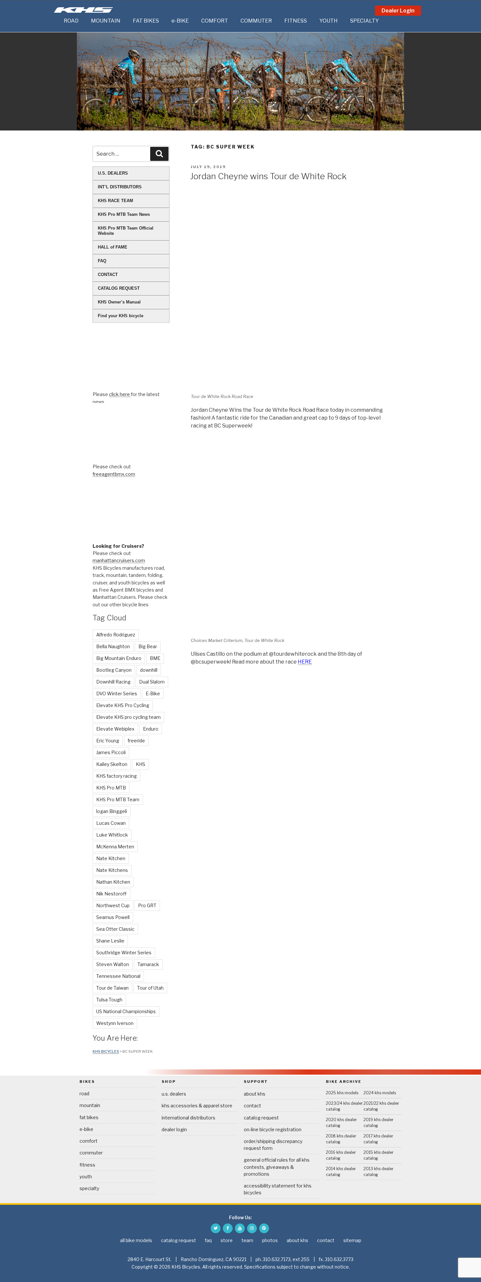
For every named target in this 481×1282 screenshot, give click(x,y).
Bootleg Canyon (114, 670)
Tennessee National (118, 976)
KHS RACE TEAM (115, 200)
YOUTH (328, 21)
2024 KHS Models (380, 1092)
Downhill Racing (113, 681)
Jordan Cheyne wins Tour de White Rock (268, 176)
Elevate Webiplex (115, 729)
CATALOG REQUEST (119, 288)
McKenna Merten (115, 846)
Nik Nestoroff (111, 893)
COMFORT (214, 21)
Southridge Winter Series (123, 952)
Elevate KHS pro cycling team (128, 717)
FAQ (102, 260)
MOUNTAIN (105, 21)
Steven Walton (112, 964)
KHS (140, 764)
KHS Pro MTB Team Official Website (125, 231)
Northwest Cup (113, 905)
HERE (305, 662)
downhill (148, 670)
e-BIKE (180, 21)
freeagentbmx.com (114, 474)
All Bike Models (136, 1240)
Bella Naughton (113, 646)
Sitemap (352, 1240)
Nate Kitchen (110, 858)
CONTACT (108, 274)
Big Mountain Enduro (118, 658)
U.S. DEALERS (113, 173)
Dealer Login (398, 11)
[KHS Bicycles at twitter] (216, 1228)
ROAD (71, 21)
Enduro (150, 729)
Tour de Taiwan (112, 988)
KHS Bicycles (106, 1051)
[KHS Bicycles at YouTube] (240, 1228)
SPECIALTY (364, 21)
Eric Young (107, 740)
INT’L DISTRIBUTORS (120, 186)
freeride (136, 740)
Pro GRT (147, 905)
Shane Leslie (110, 941)
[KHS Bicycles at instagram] (252, 1228)
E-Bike (153, 693)
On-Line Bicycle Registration (272, 1129)
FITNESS (295, 21)
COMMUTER (256, 21)
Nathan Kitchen (113, 882)
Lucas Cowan (111, 823)
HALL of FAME (112, 247)
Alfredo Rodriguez (115, 634)
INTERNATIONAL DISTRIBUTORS (188, 1117)
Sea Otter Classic (115, 929)
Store (227, 1240)
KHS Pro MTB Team (117, 799)
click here (120, 394)
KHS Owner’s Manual (119, 302)
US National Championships (126, 1011)
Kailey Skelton (111, 764)
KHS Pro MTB (111, 787)
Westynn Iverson (115, 1023)
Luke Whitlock (112, 835)
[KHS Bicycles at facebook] (228, 1228)
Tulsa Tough (109, 999)
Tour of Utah (150, 988)
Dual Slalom (152, 681)
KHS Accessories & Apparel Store (197, 1105)
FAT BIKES (146, 21)
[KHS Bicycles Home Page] (83, 10)
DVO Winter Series (116, 693)
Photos (270, 1240)
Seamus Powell (113, 917)
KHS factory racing (116, 776)
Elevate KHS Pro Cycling (122, 705)
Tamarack (148, 964)
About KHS (254, 1094)
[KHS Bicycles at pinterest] (264, 1228)
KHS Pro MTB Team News (124, 214)
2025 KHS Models (342, 1092)
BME (155, 658)
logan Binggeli (111, 811)
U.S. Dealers (174, 1094)
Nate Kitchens (112, 870)
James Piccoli (111, 752)
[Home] (57, 20)
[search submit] (159, 154)
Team (247, 1240)
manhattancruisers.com (119, 560)
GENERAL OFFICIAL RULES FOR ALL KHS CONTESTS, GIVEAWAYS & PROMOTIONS (277, 1166)
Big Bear (147, 646)
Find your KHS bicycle (120, 315)
